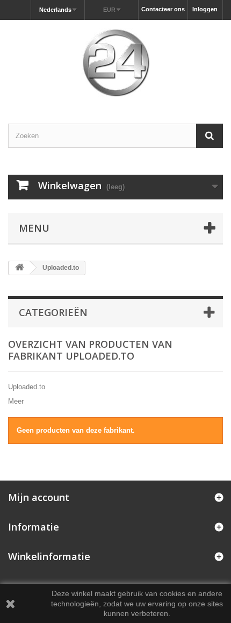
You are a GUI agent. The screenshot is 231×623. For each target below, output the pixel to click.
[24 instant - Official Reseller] (115, 62)
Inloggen (205, 9)
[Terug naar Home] (19, 268)
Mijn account (38, 497)
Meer (16, 401)
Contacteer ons (163, 9)
